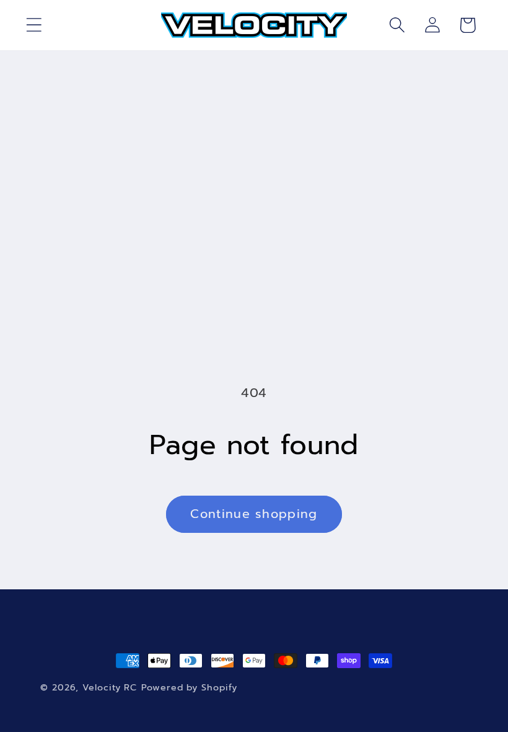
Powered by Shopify (189, 687)
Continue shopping (253, 514)
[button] (33, 25)
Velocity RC (109, 687)
